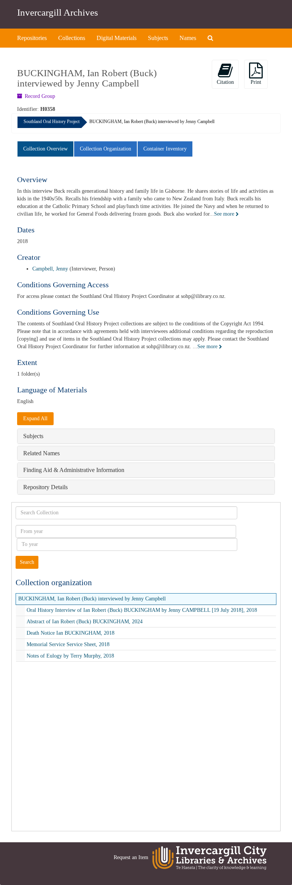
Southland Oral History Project (51, 121)
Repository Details (45, 487)
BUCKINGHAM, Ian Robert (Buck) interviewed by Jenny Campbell (92, 599)
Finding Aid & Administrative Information (73, 470)
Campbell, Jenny (50, 269)
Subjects (158, 38)
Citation (225, 82)
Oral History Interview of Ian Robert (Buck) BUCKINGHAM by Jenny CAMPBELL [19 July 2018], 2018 (142, 610)
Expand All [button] (35, 418)
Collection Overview (45, 149)
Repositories (32, 38)
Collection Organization (105, 149)
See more (225, 214)
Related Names (41, 453)
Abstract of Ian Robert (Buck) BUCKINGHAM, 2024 (85, 621)
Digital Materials (116, 38)
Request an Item (131, 857)
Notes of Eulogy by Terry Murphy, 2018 (70, 656)
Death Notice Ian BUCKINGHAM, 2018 (70, 633)
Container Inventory (165, 149)
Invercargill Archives (57, 12)
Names (187, 38)
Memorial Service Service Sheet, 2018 (68, 644)
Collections (71, 38)
